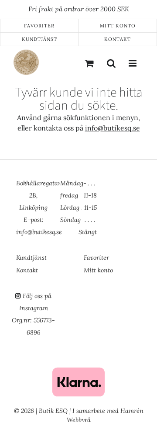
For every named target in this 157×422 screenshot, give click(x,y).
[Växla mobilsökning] (111, 63)
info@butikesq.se (112, 128)
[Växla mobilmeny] (133, 63)
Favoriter (39, 26)
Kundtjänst (39, 39)
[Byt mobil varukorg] (89, 63)
